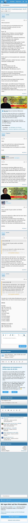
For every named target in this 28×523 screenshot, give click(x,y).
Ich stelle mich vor (7, 439)
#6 (26, 279)
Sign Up (14, 392)
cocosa (4, 11)
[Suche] (26, 1)
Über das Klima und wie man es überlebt (12, 423)
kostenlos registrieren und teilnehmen (17, 129)
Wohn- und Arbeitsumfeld (9, 426)
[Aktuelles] (23, 1)
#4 (26, 207)
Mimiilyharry (24, 450)
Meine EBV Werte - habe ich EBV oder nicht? (15, 354)
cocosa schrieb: (5, 282)
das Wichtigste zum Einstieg (15, 127)
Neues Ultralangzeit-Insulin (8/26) (11, 432)
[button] (3, 335)
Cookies (4, 500)
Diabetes (5, 435)
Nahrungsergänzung (8, 421)
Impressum (8, 502)
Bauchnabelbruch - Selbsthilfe (10, 428)
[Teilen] (24, 20)
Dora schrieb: (5, 240)
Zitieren (24, 93)
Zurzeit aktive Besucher (7, 397)
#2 (26, 138)
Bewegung (6, 430)
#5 (26, 237)
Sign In (5, 392)
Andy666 (6, 355)
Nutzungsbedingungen (16, 502)
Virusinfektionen (11, 355)
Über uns (3, 502)
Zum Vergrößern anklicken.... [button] (14, 252)
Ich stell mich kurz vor (8, 437)
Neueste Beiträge (5, 415)
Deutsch (9, 500)
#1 (26, 20)
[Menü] (2, 1)
